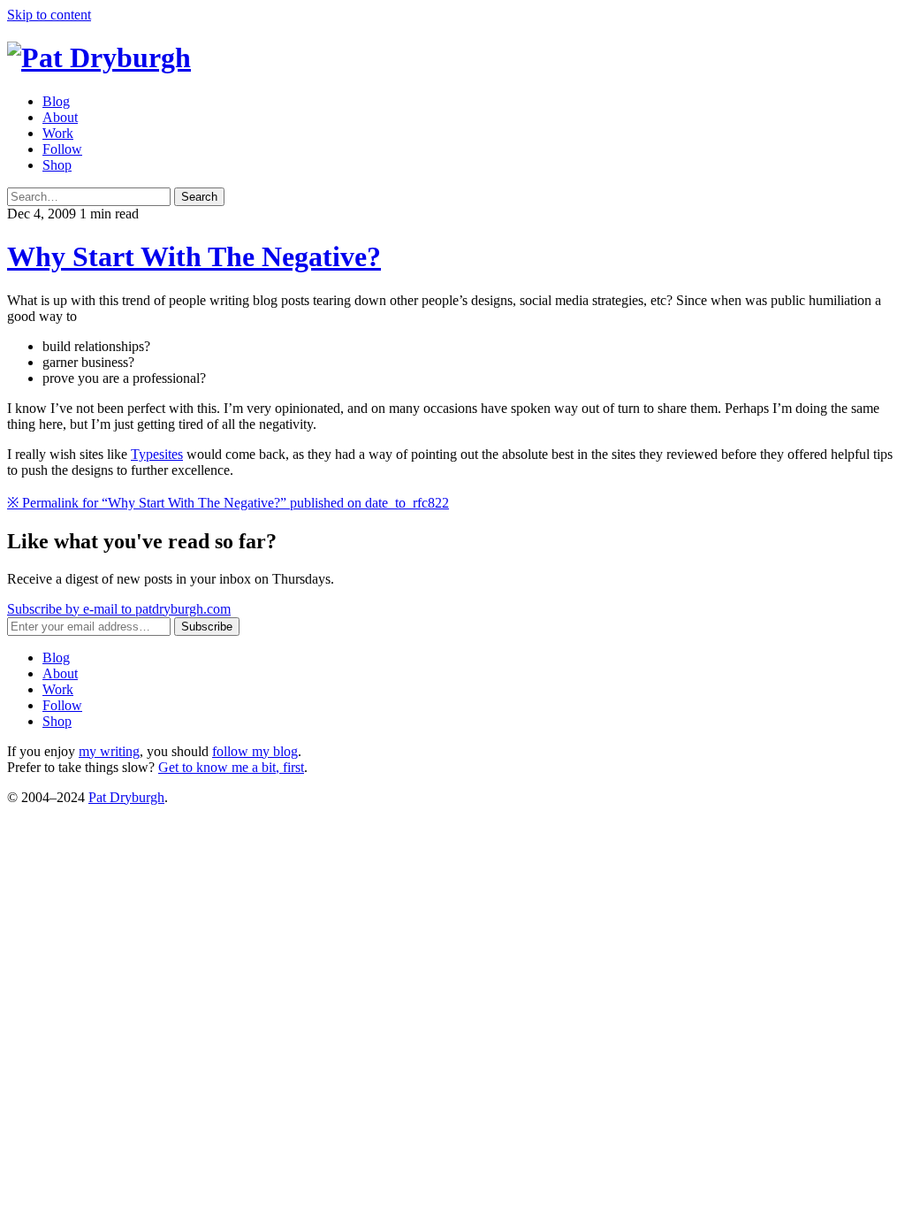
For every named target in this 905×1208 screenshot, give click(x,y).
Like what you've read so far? (142, 541)
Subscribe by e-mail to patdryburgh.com (119, 608)
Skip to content (49, 14)
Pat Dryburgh (126, 797)
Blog (56, 101)
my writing (109, 751)
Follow (62, 149)
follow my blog (255, 751)
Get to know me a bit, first (231, 767)
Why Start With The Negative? (194, 256)
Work (57, 133)
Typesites (157, 454)
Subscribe (206, 626)
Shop (57, 164)
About (60, 117)
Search (199, 196)
